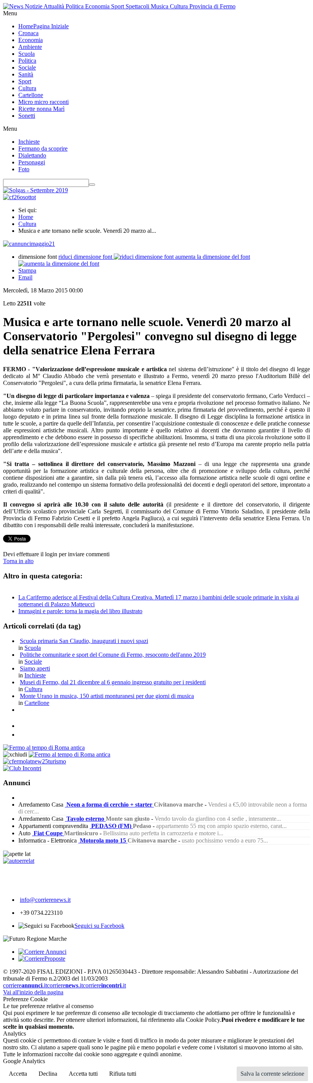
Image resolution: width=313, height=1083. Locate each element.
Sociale (33, 661)
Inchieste (35, 675)
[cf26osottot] (19, 197)
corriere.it (25, 985)
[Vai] (92, 184)
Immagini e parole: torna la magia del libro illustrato (80, 611)
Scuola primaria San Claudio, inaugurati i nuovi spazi (84, 641)
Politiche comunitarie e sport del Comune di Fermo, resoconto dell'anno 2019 (113, 654)
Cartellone (36, 703)
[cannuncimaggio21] (29, 243)
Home (25, 217)
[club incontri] (22, 768)
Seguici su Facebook (99, 925)
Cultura (27, 224)
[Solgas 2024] (35, 190)
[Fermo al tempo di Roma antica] (44, 747)
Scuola (32, 648)
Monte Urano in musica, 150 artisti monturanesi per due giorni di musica (107, 696)
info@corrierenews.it (45, 899)
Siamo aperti (35, 668)
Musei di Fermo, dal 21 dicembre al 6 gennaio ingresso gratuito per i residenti (113, 682)
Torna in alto (18, 561)
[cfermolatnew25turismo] (34, 761)
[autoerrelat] (18, 860)
